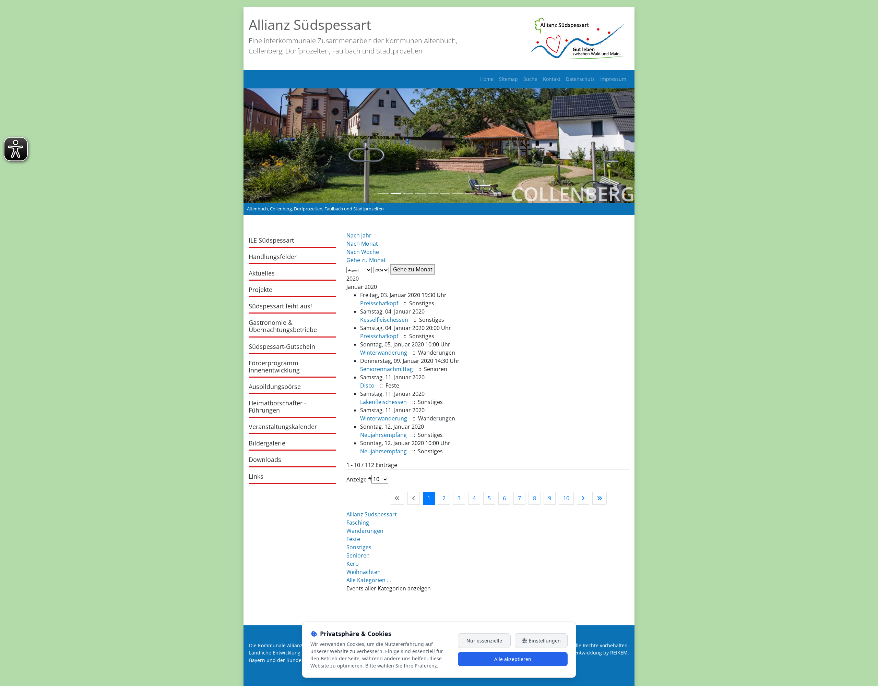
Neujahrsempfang (383, 435)
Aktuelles (262, 273)
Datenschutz (580, 79)
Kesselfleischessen (384, 319)
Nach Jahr (358, 235)
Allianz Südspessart (371, 514)
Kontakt (551, 79)
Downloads (265, 459)
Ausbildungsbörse (275, 386)
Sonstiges (358, 547)
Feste (353, 539)
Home (487, 79)
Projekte (260, 289)
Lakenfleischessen (383, 402)
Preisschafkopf (379, 303)
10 (566, 498)
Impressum (613, 79)
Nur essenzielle (484, 640)
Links (256, 476)
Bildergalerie (267, 443)
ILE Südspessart (271, 240)
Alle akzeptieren (512, 659)
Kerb (352, 563)
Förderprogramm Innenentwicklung (274, 366)
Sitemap (508, 79)
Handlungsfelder (273, 257)
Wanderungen (364, 531)
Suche (530, 79)
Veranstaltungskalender (283, 426)
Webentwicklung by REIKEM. (596, 652)
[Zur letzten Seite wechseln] (599, 498)
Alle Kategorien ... (368, 580)
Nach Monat (362, 243)
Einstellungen (544, 640)
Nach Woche (362, 252)
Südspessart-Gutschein (282, 346)
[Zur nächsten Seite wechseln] (583, 498)
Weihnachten (363, 572)
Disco (367, 385)
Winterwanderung (383, 352)
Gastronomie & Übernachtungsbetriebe (283, 326)
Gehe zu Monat (366, 260)
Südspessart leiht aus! (280, 306)
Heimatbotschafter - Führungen (277, 406)
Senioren (358, 555)
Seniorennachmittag (386, 369)
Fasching (357, 522)
